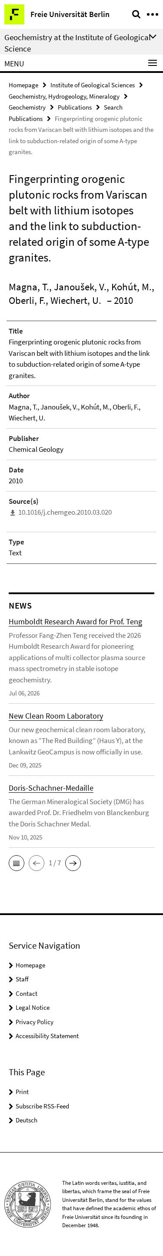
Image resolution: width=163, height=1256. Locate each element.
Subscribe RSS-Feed (42, 1106)
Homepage (23, 85)
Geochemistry (27, 107)
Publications (75, 107)
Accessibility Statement (47, 1036)
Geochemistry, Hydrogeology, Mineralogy (64, 96)
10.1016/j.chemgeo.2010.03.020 (65, 512)
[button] (16, 863)
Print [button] (22, 1091)
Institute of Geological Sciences (92, 85)
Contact (26, 993)
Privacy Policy (34, 1022)
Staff (22, 979)
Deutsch (26, 1120)
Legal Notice (33, 1007)
